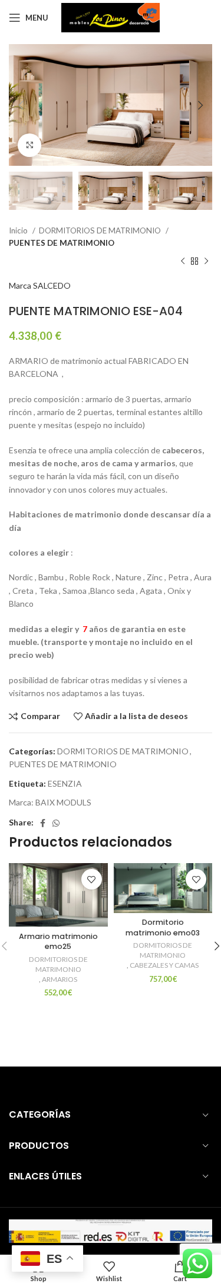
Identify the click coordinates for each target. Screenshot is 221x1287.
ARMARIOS (59, 979)
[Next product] (206, 262)
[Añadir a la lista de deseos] (91, 879)
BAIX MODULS (63, 802)
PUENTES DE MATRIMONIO (61, 243)
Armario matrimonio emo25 (58, 941)
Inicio (19, 230)
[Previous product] (183, 262)
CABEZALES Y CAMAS (164, 965)
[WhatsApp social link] (56, 823)
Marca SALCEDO (40, 285)
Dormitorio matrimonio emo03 (163, 927)
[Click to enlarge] (29, 145)
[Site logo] (110, 17)
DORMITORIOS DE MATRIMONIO (101, 230)
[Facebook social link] (43, 823)
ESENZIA (65, 783)
